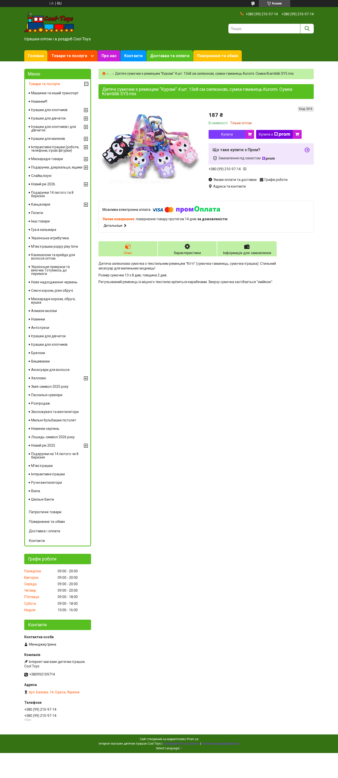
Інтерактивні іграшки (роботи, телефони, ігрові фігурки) (55, 148)
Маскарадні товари (47, 159)
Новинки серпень (45, 429)
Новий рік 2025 (43, 445)
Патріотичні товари (45, 512)
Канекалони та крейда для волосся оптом (53, 256)
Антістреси (40, 328)
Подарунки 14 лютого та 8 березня (52, 194)
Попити (37, 213)
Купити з (266, 134)
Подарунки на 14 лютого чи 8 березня (54, 455)
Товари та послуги (69, 55)
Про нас (109, 55)
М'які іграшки (42, 466)
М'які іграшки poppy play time (54, 246)
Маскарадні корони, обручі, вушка (53, 300)
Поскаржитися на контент (181, 743)
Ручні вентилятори (46, 483)
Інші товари (40, 221)
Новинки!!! (39, 101)
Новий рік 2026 (43, 184)
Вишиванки (40, 361)
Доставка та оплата (169, 55)
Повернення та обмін (217, 55)
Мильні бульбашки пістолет (53, 420)
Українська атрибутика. (50, 238)
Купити (227, 134)
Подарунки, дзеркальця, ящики (56, 167)
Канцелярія (40, 204)
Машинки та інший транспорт (55, 93)
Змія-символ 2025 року (50, 387)
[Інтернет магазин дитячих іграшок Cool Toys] (49, 22)
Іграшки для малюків (48, 139)
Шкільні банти (42, 499)
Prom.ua (192, 739)
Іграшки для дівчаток (48, 118)
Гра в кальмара (43, 230)
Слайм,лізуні (41, 176)
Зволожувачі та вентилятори (55, 412)
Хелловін (38, 378)
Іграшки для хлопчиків (49, 110)
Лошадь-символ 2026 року (53, 437)
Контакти (133, 55)
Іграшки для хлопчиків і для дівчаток (53, 128)
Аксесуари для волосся (50, 370)
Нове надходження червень (54, 282)
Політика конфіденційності (221, 743)
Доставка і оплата (44, 531)
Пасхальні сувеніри (46, 395)
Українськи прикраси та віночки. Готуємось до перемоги (50, 270)
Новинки (38, 319)
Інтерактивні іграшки (48, 474)
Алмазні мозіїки (44, 311)
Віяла (35, 491)
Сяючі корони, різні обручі (52, 290)
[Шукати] (307, 28)
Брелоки (38, 353)
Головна (36, 55)
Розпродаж (40, 403)
